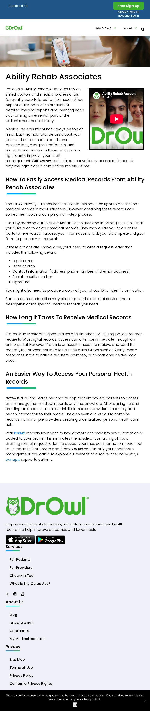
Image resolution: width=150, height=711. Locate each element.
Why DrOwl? (103, 28)
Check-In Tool (22, 575)
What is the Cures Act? (30, 583)
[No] (145, 701)
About (128, 28)
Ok (75, 704)
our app (13, 459)
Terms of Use (21, 667)
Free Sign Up (128, 5)
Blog (13, 614)
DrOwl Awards (22, 622)
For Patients (20, 559)
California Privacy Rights (31, 683)
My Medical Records (27, 638)
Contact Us (18, 5)
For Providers (21, 567)
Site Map (17, 659)
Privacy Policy (21, 675)
